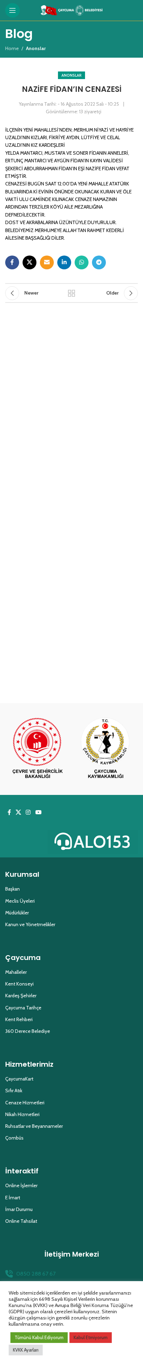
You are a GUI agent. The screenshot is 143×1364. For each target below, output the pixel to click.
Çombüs (14, 1138)
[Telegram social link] (99, 262)
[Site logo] (72, 10)
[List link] (71, 1273)
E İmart (12, 1197)
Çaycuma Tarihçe (23, 1008)
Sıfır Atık (13, 1090)
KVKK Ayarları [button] (26, 1350)
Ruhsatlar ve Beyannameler (34, 1126)
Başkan (12, 889)
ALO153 (102, 841)
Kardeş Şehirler (20, 995)
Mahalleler (16, 972)
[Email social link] (47, 262)
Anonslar (71, 75)
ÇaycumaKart (19, 1079)
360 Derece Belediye (27, 1031)
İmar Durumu (19, 1209)
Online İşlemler (21, 1185)
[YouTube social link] (38, 812)
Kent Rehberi (19, 1019)
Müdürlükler (17, 913)
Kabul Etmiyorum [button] (91, 1337)
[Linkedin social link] (64, 262)
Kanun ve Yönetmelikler (30, 924)
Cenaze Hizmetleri (24, 1102)
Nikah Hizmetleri (22, 1114)
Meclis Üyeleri (20, 901)
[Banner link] (37, 749)
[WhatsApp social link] (82, 262)
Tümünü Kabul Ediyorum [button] (39, 1337)
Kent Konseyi (19, 984)
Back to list (71, 293)
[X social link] (29, 262)
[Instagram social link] (28, 812)
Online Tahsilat (21, 1221)
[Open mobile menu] (12, 10)
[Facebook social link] (12, 262)
